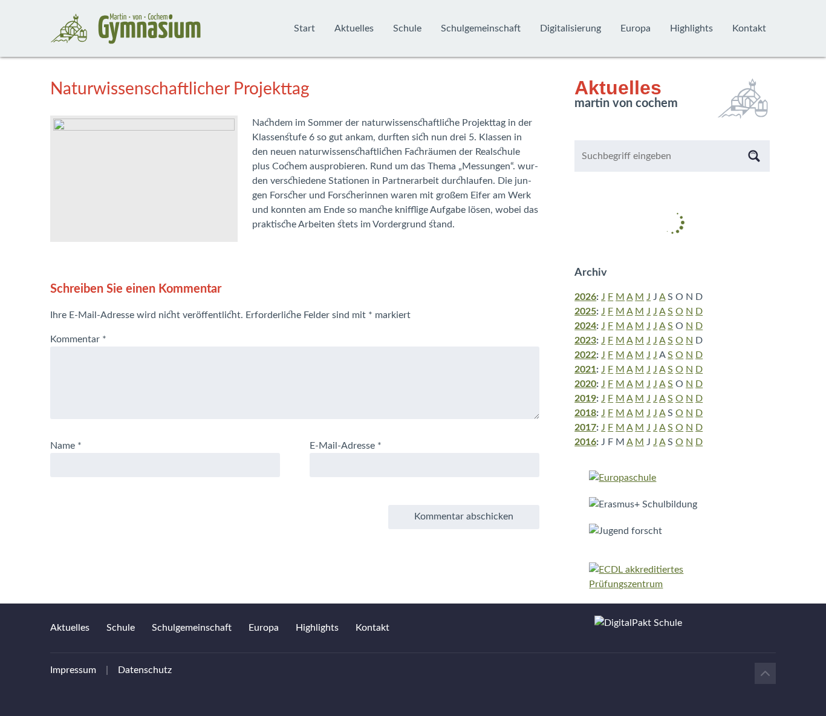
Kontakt (749, 28)
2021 (585, 369)
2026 (585, 297)
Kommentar (78, 339)
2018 (585, 413)
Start (304, 28)
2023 (585, 340)
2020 (585, 384)
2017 (585, 427)
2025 (585, 311)
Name (66, 446)
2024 (585, 326)
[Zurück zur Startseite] (125, 28)
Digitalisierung (570, 28)
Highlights (691, 28)
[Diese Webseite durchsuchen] (754, 156)
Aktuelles (354, 28)
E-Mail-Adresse (346, 446)
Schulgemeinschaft (481, 28)
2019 (585, 398)
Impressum (73, 670)
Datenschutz (145, 670)
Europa (635, 28)
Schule (407, 28)
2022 (585, 355)
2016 (585, 442)
